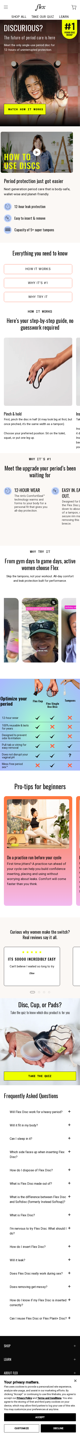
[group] (40, 966)
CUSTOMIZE (22, 1428)
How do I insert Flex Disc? (28, 1247)
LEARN (64, 17)
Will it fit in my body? (24, 1125)
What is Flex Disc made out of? (31, 1183)
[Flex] (40, 7)
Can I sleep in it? (21, 1139)
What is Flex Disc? (22, 1215)
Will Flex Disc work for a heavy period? (36, 1112)
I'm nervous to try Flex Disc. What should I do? (38, 1231)
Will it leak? (17, 1260)
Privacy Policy (24, 1398)
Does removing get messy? (28, 1287)
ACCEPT (40, 1417)
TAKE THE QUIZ (39, 1076)
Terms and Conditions (49, 1398)
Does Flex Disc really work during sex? (36, 1273)
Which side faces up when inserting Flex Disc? (37, 1154)
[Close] (75, 1380)
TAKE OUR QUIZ (42, 17)
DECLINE (58, 1428)
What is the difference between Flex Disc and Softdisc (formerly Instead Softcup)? (38, 1199)
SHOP (7, 1346)
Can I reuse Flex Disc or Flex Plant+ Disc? (38, 1318)
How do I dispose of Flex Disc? (31, 1170)
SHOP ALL (18, 17)
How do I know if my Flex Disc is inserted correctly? (38, 1302)
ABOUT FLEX (11, 1373)
